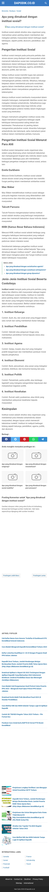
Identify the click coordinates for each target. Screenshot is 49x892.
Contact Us (18, 879)
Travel (28, 864)
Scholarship (30, 860)
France (28, 857)
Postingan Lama (39, 575)
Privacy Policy (38, 879)
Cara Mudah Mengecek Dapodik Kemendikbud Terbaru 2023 (24, 647)
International (28, 883)
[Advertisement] (24, 605)
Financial (6, 864)
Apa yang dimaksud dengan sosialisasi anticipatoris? (26, 270)
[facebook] (6, 439)
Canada (6, 857)
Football (6, 868)
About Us (8, 879)
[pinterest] (24, 439)
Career (5, 860)
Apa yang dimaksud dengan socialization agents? (24, 266)
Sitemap (19, 883)
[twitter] (15, 439)
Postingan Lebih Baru (11, 575)
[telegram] (42, 439)
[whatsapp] (33, 439)
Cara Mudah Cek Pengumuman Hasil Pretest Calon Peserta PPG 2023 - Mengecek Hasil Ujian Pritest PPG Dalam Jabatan (24, 688)
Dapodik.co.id (24, 3)
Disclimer (27, 879)
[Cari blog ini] (45, 3)
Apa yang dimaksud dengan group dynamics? (23, 273)
